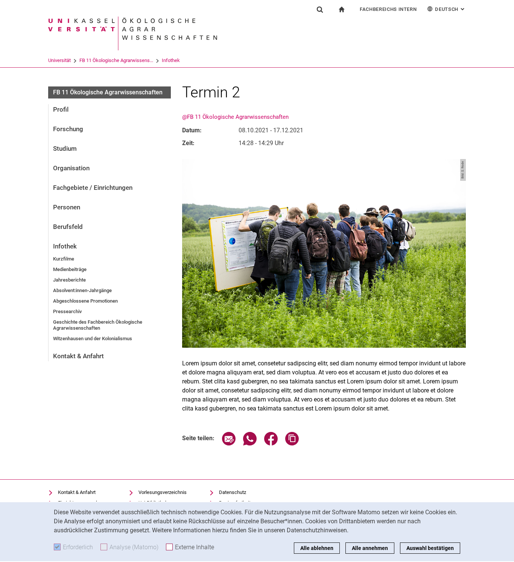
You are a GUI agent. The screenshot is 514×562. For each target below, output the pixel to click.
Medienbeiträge (70, 269)
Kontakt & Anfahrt (78, 356)
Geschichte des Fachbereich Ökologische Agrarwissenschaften (97, 325)
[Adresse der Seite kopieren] (292, 443)
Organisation (71, 168)
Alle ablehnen (316, 548)
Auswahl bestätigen (430, 548)
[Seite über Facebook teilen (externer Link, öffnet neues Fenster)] (271, 443)
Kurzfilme (63, 259)
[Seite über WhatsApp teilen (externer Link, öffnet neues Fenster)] (250, 443)
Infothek (171, 60)
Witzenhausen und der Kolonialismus (92, 338)
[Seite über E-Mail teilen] (229, 443)
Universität (59, 60)
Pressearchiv (67, 311)
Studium (65, 148)
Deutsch (450, 9)
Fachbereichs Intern (388, 9)
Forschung (68, 129)
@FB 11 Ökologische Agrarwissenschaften (235, 117)
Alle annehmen (370, 548)
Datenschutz (232, 492)
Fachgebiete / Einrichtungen (92, 187)
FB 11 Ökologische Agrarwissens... (116, 60)
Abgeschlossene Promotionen (85, 301)
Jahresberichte (69, 280)
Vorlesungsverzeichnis (162, 492)
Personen (66, 207)
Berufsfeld (68, 226)
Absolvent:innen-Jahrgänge (82, 290)
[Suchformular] (320, 9)
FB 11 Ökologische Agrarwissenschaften (108, 92)
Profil (60, 109)
